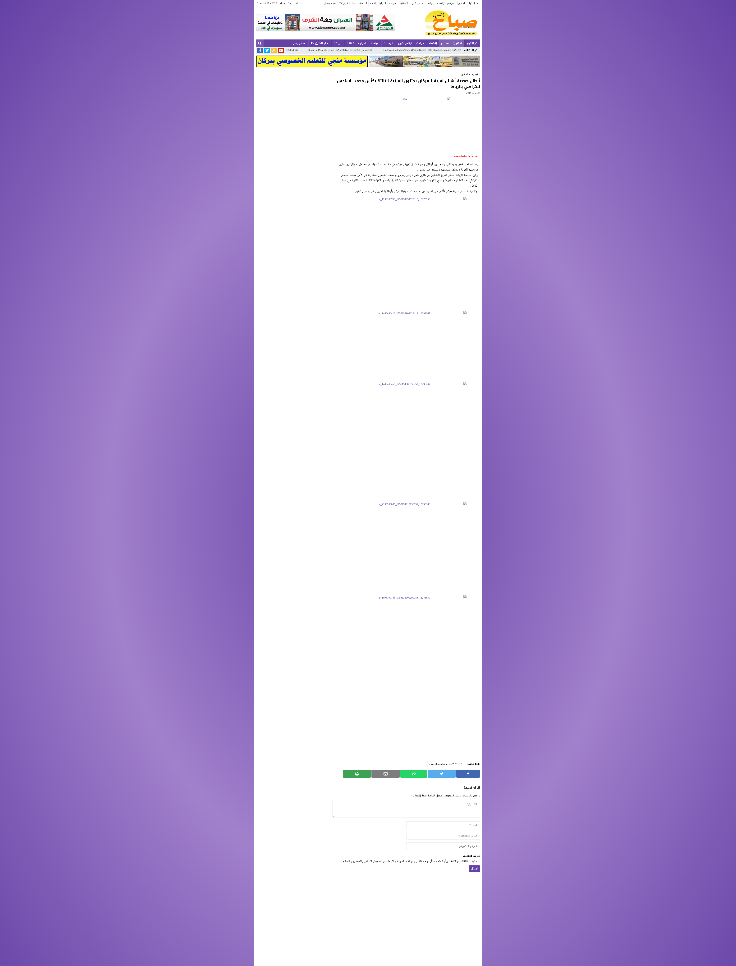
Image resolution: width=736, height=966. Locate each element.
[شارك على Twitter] (441, 773)
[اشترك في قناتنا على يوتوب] (281, 50)
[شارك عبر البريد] (385, 773)
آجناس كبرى (417, 3)
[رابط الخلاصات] (274, 50)
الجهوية (461, 3)
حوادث (430, 3)
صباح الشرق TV (347, 3)
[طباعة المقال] (357, 773)
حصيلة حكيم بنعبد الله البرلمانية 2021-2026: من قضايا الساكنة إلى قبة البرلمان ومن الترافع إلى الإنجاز (360, 50)
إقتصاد (440, 3)
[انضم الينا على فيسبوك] (260, 51)
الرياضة (363, 3)
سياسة (392, 3)
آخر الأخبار (473, 3)
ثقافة (373, 3)
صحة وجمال (330, 3)
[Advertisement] (406, 281)
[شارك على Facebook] (468, 773)
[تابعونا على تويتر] (267, 50)
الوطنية (404, 3)
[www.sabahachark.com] (437, 23)
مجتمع (450, 3)
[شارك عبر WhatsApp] (413, 773)
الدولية (382, 3)
